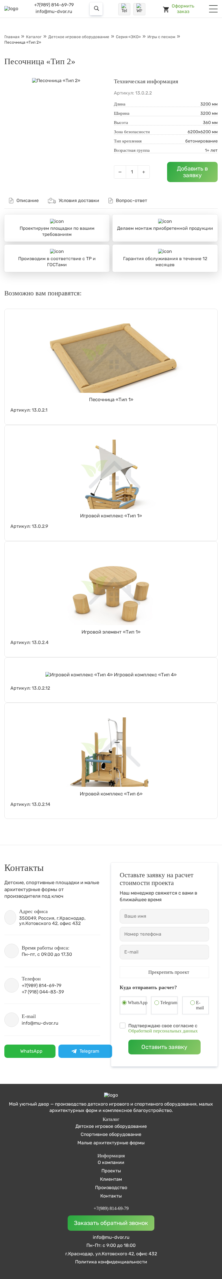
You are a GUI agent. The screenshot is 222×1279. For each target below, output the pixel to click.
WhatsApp (137, 1002)
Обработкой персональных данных (163, 1030)
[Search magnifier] (101, 9)
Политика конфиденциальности (111, 1262)
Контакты (111, 1196)
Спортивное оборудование (111, 1134)
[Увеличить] (56, 80)
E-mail (200, 1005)
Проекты (111, 1171)
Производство (111, 1187)
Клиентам (111, 1179)
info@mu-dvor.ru (54, 11)
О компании (111, 1162)
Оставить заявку (164, 1046)
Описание (27, 200)
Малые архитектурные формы (111, 1142)
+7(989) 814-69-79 (54, 5)
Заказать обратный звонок (111, 1222)
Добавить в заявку (192, 172)
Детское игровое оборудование (111, 1126)
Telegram (168, 1002)
